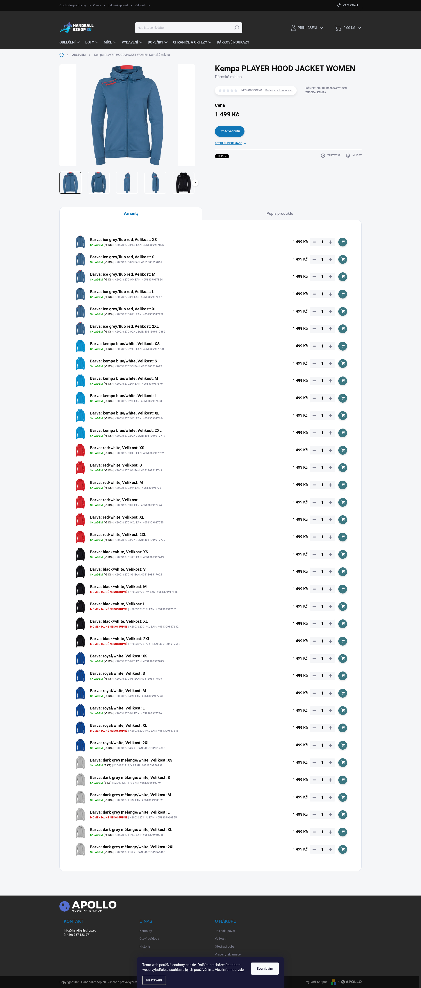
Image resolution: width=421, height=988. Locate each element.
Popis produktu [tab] (279, 213)
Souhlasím (265, 968)
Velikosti (140, 5)
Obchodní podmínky (73, 5)
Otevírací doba (149, 938)
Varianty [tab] (131, 213)
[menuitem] (70, 42)
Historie (144, 946)
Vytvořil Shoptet (317, 982)
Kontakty (145, 931)
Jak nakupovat (118, 5)
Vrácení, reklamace (228, 954)
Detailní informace (228, 143)
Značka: (315, 92)
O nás (97, 5)
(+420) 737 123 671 (77, 934)
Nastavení (154, 980)
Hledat (236, 27)
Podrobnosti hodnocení (279, 90)
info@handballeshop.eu (80, 930)
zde (241, 970)
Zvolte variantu (229, 131)
